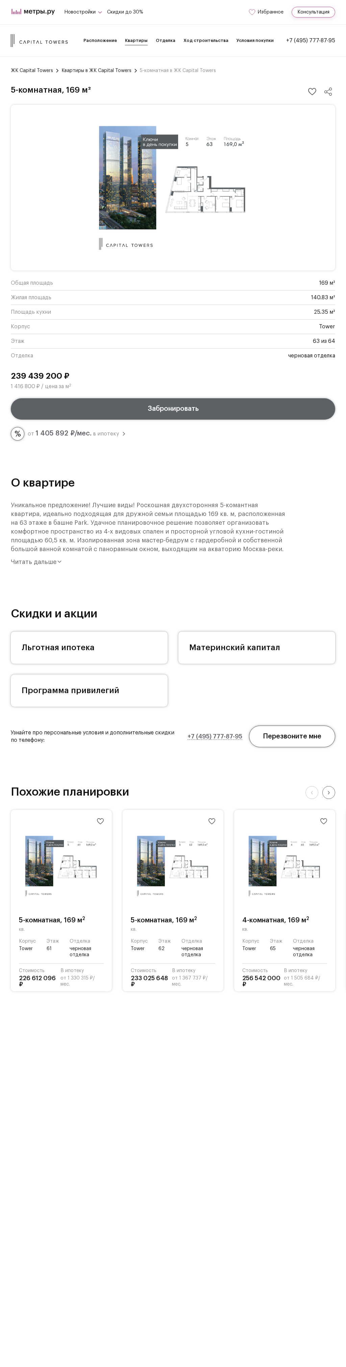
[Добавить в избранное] (312, 91)
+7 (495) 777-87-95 (310, 40)
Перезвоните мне (292, 736)
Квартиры (136, 40)
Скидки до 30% (125, 12)
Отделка (165, 40)
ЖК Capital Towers (32, 70)
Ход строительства (205, 40)
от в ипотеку (73, 433)
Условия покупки (255, 40)
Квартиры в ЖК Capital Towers (96, 70)
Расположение (100, 40)
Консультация (313, 12)
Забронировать (173, 408)
